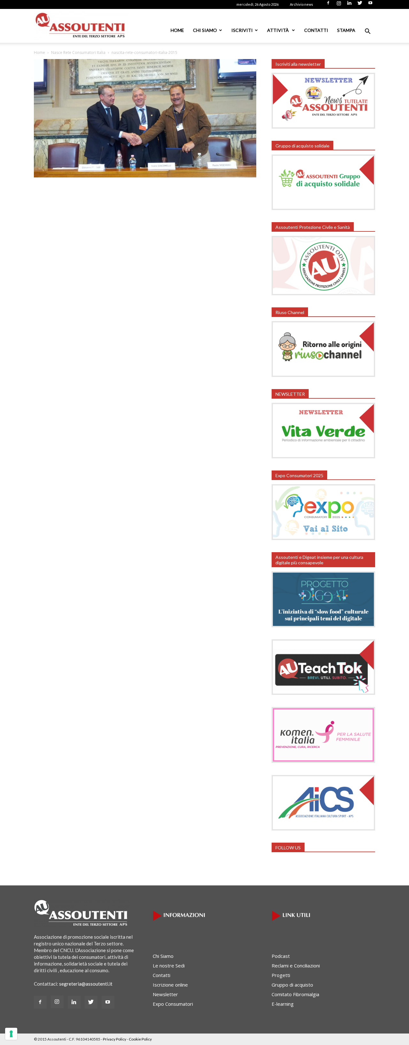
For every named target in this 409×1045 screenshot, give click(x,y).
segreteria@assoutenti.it (85, 984)
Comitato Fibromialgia (295, 994)
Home (177, 30)
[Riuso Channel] (323, 375)
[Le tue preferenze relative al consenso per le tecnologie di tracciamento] (11, 1034)
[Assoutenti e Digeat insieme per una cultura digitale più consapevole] (323, 625)
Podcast (281, 956)
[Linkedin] (349, 5)
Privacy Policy (114, 1039)
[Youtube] (370, 5)
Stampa (346, 30)
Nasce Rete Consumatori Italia (78, 52)
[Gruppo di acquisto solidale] (323, 208)
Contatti (316, 30)
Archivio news (301, 4)
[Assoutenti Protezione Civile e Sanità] (323, 293)
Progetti (281, 975)
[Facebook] (328, 5)
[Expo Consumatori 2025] (323, 538)
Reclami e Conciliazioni (296, 965)
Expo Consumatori (173, 1004)
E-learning (283, 1004)
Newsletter (165, 994)
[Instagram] (338, 5)
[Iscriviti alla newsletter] (323, 127)
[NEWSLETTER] (323, 456)
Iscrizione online (170, 984)
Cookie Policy (140, 1039)
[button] (367, 32)
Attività (278, 30)
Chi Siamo (205, 30)
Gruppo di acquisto (292, 984)
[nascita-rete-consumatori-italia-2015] (145, 175)
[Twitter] (360, 5)
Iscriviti (242, 30)
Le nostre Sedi (169, 965)
